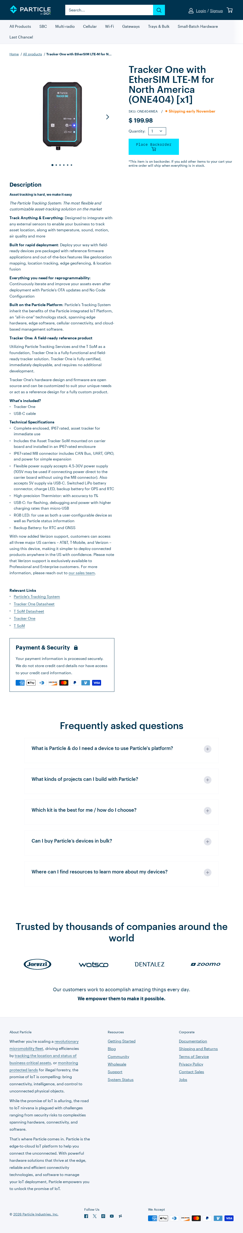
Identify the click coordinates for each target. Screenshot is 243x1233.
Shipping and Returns (198, 1048)
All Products (20, 26)
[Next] (107, 117)
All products (32, 54)
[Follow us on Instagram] (103, 1216)
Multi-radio (65, 26)
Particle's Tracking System (37, 596)
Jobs (183, 1079)
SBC (43, 26)
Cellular (90, 26)
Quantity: (137, 131)
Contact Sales (191, 1071)
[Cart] (230, 10)
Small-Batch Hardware (198, 26)
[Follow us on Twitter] (95, 1216)
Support (115, 1071)
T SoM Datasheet (29, 611)
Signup (216, 10)
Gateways (131, 26)
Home (14, 54)
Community (118, 1056)
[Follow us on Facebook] (86, 1216)
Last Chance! (21, 37)
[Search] (159, 10)
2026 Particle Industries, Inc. (35, 1214)
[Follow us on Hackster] (120, 1216)
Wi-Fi (109, 26)
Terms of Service (194, 1056)
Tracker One (24, 618)
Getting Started (122, 1041)
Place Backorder (154, 144)
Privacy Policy (191, 1064)
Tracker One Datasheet (34, 604)
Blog (112, 1048)
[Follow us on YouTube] (112, 1216)
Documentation (193, 1041)
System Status (121, 1079)
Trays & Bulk (158, 26)
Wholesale (117, 1064)
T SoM (19, 625)
